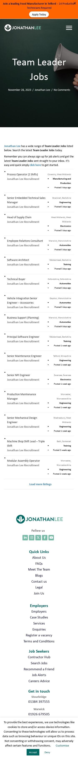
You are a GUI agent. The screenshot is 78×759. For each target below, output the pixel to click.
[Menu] (70, 23)
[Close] (75, 3)
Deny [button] (47, 752)
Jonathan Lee (42, 90)
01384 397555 (39, 701)
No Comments (62, 90)
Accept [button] (33, 752)
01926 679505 (39, 714)
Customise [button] (62, 745)
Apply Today (39, 14)
